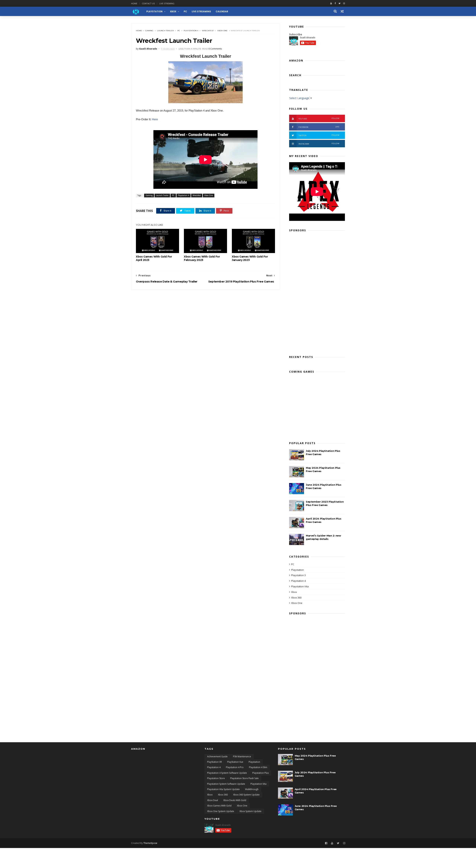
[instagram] (344, 3)
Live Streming (166, 3)
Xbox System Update (250, 811)
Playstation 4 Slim (258, 767)
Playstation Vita (300, 586)
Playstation (297, 569)
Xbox (173, 11)
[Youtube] (331, 3)
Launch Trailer (165, 30)
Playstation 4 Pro (235, 767)
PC (185, 11)
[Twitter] (339, 3)
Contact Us (148, 3)
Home (134, 3)
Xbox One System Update (220, 811)
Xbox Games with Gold (219, 805)
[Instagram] (344, 843)
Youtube (318, 118)
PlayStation (154, 11)
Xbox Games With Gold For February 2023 (202, 258)
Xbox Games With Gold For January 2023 (250, 258)
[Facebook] (335, 3)
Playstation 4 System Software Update (227, 772)
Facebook (318, 127)
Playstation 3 (298, 575)
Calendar (222, 11)
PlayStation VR (214, 761)
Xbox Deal (212, 800)
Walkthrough (251, 789)
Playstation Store (216, 778)
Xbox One (222, 30)
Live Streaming (201, 11)
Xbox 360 (296, 597)
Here (155, 119)
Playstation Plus (260, 772)
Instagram (318, 143)
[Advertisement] (317, 292)
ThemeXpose (150, 843)
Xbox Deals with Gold (234, 800)
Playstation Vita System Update (223, 789)
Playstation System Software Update (226, 783)
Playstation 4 (191, 30)
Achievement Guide (217, 756)
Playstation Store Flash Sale (244, 778)
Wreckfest (208, 30)
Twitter (318, 135)
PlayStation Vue (235, 761)
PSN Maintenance (242, 756)
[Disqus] (205, 336)
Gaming (149, 30)
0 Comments (215, 48)
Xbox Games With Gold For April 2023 (154, 258)
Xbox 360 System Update (246, 794)
